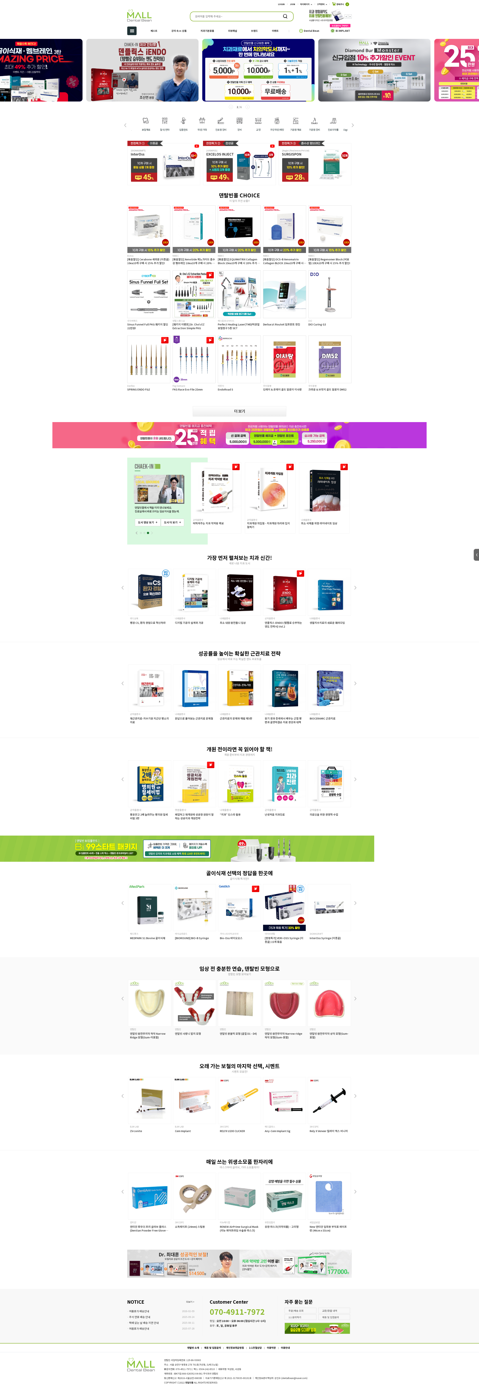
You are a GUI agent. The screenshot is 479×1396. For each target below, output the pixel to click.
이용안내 (285, 1347)
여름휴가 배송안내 (139, 1328)
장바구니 (342, 4)
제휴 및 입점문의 (330, 1317)
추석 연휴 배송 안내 (139, 1317)
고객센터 (320, 4)
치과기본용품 (207, 31)
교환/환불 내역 (329, 1310)
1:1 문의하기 (295, 1317)
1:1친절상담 (255, 1347)
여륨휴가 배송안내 (139, 1311)
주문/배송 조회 (296, 1310)
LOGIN (281, 4)
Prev (346, 16)
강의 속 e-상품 (179, 31)
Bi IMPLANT (343, 31)
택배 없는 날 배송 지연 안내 (144, 1323)
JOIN (292, 4)
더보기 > (190, 1301)
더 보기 (239, 411)
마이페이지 (304, 4)
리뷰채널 (232, 31)
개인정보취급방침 (235, 1347)
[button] (353, 125)
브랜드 (254, 31)
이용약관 (271, 1347)
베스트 (154, 31)
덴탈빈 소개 (193, 1347)
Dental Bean (311, 31)
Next (350, 16)
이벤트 (275, 31)
